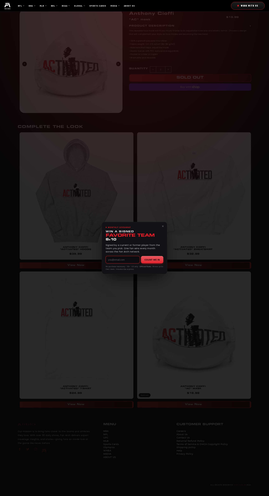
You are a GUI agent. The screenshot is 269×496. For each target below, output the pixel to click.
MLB (42, 5)
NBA (31, 5)
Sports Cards (97, 5)
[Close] (162, 226)
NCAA (64, 5)
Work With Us (249, 5)
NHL (53, 5)
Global (78, 5)
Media (114, 5)
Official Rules (145, 266)
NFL (20, 5)
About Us (129, 5)
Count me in (152, 260)
